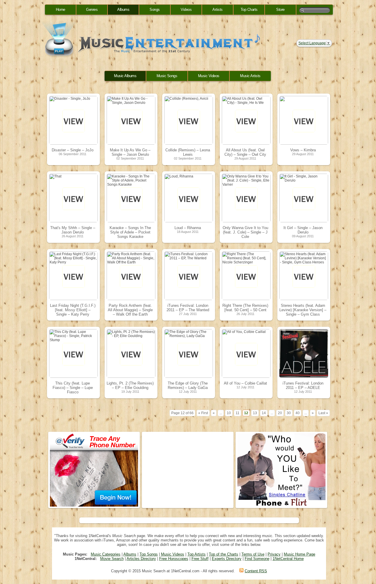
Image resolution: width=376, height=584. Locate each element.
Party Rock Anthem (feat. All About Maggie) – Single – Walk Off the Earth (130, 309)
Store (280, 9)
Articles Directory (141, 558)
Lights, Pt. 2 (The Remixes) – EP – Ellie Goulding (130, 385)
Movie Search (112, 558)
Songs (155, 9)
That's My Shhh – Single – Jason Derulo (72, 230)
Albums (123, 9)
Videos (186, 9)
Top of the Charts (223, 554)
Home (60, 9)
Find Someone (257, 558)
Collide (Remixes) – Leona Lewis (187, 152)
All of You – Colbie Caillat (245, 383)
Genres (92, 9)
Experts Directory (226, 558)
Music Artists (250, 76)
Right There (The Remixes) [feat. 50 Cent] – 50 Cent (245, 307)
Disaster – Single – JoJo (72, 150)
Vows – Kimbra (303, 150)
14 (264, 413)
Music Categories (105, 554)
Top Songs (149, 554)
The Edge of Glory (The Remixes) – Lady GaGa (188, 385)
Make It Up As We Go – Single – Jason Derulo (130, 152)
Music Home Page (299, 554)
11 (237, 413)
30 (289, 413)
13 (255, 413)
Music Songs (167, 76)
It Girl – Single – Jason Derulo (303, 230)
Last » (323, 413)
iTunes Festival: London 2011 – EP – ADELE (303, 385)
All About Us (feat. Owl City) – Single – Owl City (245, 152)
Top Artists (196, 554)
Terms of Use (252, 554)
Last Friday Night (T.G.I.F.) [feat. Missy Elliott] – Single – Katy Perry (72, 309)
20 (280, 413)
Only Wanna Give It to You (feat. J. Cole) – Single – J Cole (245, 232)
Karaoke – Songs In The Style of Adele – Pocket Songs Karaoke (130, 232)
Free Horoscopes (173, 558)
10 (229, 413)
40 (298, 413)
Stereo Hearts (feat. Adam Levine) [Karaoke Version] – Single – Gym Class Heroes (302, 312)
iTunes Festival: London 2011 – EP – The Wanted (188, 307)
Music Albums (125, 76)
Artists (217, 9)
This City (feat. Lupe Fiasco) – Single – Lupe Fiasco (73, 387)
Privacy (274, 554)
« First (203, 413)
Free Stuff (200, 558)
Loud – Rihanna (187, 228)
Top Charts (249, 9)
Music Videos (208, 76)
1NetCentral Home (288, 558)
